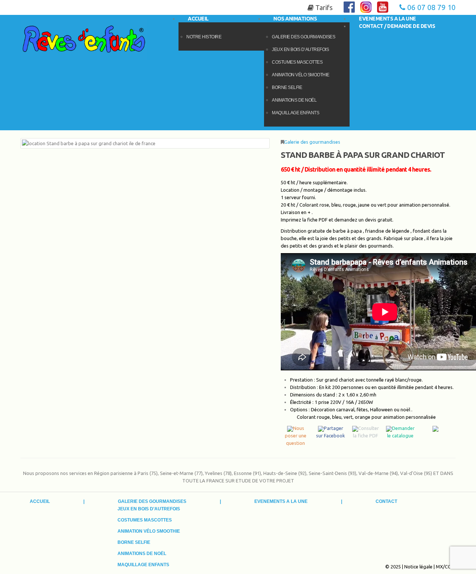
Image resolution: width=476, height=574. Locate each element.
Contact (386, 501)
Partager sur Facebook (330, 431)
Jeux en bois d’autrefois (300, 49)
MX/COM (446, 566)
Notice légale (418, 566)
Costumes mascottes (297, 62)
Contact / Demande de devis (397, 26)
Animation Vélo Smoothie (300, 74)
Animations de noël (294, 100)
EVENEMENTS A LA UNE (281, 501)
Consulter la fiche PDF (366, 431)
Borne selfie (287, 87)
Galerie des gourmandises (312, 141)
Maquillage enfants (295, 112)
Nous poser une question (295, 435)
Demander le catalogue (401, 431)
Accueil (40, 501)
